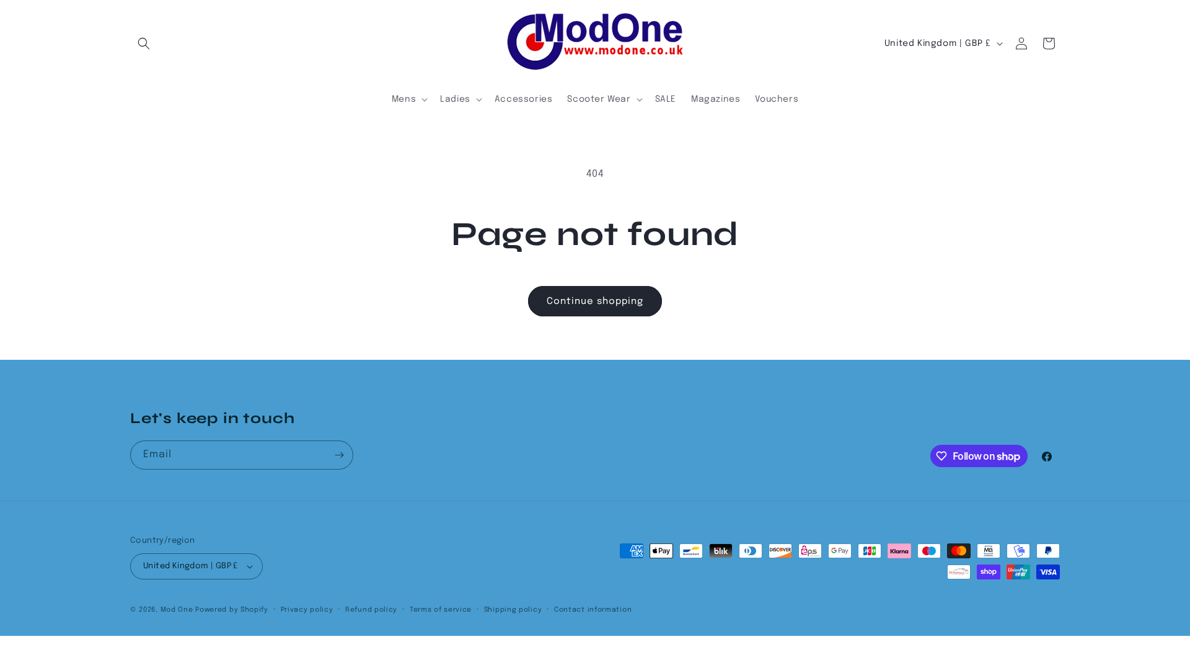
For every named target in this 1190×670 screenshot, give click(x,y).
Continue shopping (595, 301)
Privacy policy (307, 610)
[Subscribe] (339, 455)
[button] (143, 43)
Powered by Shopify (231, 610)
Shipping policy (513, 610)
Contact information (593, 610)
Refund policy (371, 610)
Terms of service (441, 610)
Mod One (177, 610)
